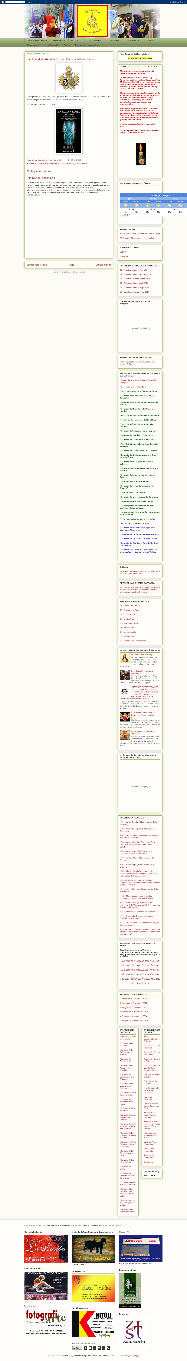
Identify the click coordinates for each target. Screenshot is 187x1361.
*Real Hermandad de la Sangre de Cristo (127, 1202)
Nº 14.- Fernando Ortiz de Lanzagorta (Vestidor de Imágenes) (136, 917)
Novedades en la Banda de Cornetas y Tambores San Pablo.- (143, 715)
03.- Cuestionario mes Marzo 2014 (135, 279)
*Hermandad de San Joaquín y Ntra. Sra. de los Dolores (127, 1192)
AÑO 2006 (125, 974)
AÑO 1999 (135, 965)
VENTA (123, 252)
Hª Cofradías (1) (77, 40)
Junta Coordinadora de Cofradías (151, 1038)
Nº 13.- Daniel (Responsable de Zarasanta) (138, 911)
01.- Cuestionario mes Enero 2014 (135, 270)
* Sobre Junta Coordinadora (133, 387)
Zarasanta (148, 1162)
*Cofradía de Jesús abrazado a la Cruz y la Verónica (128, 1126)
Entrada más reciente (37, 265)
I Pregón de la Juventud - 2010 (133, 999)
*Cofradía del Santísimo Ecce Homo (126, 1101)
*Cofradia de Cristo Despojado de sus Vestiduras (128, 1144)
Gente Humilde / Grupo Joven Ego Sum (151, 1106)
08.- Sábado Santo (128, 636)
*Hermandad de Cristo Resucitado (127, 1210)
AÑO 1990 (144, 961)
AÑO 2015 (144, 983)
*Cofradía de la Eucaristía (126, 1044)
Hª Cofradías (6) (33, 45)
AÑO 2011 (135, 979)
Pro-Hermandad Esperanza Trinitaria (151, 1090)
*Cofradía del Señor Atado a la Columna (127, 1077)
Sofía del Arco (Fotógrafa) (150, 1143)
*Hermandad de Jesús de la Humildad (126, 1067)
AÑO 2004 (144, 970)
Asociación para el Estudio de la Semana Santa (152, 1067)
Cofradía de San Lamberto (151, 1082)
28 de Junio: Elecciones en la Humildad (137, 238)
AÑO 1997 (154, 961)
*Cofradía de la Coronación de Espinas (126, 1085)
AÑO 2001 (154, 965)
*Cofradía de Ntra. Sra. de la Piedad (128, 1183)
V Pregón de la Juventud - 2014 (133, 1016)
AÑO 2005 (154, 970)
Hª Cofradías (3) (114, 40)
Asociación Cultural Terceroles (152, 1053)
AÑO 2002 (125, 970)
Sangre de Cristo (59, 40)
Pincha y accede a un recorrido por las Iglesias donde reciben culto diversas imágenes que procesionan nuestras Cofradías (140, 589)
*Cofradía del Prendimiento (125, 1060)
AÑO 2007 (135, 974)
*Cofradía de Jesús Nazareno (128, 1109)
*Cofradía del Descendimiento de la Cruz (127, 1175)
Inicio (71, 265)
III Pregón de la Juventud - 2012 (134, 1007)
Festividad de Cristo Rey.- (142, 654)
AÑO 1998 (125, 965)
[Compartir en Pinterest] (79, 160)
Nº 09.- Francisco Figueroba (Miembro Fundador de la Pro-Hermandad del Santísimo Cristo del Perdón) (140, 882)
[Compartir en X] (74, 160)
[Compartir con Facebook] (77, 160)
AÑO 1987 (125, 961)
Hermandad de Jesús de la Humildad (59, 164)
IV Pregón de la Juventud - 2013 (134, 1012)
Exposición (39, 164)
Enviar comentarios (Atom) (74, 272)
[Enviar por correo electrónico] (69, 160)
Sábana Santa (81, 164)
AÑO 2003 (135, 970)
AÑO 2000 (144, 965)
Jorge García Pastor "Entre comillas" (149, 1114)
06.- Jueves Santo (128, 627)
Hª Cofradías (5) (150, 40)
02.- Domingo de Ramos (130, 610)
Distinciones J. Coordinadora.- (87, 45)
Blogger (136, 1356)
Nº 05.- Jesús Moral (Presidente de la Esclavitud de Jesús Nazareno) (136, 852)
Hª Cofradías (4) (132, 40)
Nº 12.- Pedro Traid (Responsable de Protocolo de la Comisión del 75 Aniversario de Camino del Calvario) (140, 904)
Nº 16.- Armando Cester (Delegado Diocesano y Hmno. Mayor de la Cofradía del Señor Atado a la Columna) (140, 931)
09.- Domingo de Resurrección (133, 641)
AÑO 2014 (135, 983)
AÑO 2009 (154, 974)
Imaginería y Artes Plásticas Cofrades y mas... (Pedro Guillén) (152, 1125)
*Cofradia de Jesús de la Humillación (128, 1093)
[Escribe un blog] (72, 160)
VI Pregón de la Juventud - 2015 (134, 1020)
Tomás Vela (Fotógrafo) (149, 1150)
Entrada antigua (103, 265)
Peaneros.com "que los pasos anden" (150, 1135)
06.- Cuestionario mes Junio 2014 (134, 292)
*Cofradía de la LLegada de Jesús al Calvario (128, 1135)
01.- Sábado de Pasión (130, 606)
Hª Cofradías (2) (96, 40)
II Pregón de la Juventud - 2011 (133, 1003)
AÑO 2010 (124, 979)
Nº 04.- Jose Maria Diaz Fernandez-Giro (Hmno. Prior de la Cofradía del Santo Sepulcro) (137, 844)
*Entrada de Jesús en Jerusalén (128, 1037)
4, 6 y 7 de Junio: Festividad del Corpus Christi (140, 234)
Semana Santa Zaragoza (37, 40)
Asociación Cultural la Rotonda (152, 1060)
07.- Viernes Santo (128, 632)
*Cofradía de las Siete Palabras (127, 1161)
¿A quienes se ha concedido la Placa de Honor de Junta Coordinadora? (140, 572)
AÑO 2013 (155, 979)
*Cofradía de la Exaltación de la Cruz (126, 1153)
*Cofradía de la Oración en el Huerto (126, 1052)
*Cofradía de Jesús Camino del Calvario (128, 1117)
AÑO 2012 (145, 979)
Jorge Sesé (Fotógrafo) (149, 1156)
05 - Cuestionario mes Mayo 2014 (134, 287)
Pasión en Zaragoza (148, 1098)
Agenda (67, 45)
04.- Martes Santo (127, 619)
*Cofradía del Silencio (125, 1168)
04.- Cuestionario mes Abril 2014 (134, 283)
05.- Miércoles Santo (129, 623)
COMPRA (124, 256)
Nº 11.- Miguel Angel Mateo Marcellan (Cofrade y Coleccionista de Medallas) (136, 897)
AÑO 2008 (144, 974)
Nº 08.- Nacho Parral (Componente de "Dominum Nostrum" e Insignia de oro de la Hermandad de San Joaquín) (138, 873)
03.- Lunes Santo (127, 614)
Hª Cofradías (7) (52, 45)
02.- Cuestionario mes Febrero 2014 (135, 274)
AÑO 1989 (135, 961)
